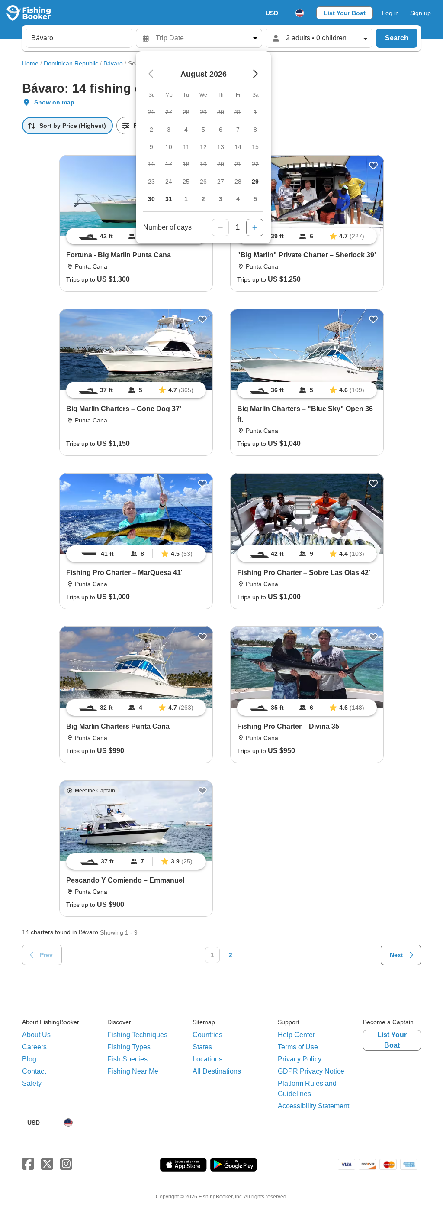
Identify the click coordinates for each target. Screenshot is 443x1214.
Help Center (296, 1035)
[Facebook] (28, 1164)
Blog (29, 1059)
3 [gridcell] (220, 198)
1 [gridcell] (186, 198)
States (202, 1047)
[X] (47, 1164)
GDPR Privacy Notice (311, 1071)
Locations (207, 1059)
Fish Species (127, 1059)
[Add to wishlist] (373, 165)
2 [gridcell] (203, 198)
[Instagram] (66, 1164)
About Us (36, 1035)
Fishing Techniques (137, 1035)
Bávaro (113, 63)
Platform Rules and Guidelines (307, 1088)
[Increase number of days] (254, 227)
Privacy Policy (299, 1059)
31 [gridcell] (168, 198)
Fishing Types (129, 1047)
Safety (32, 1083)
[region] (307, 236)
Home (30, 63)
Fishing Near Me (132, 1071)
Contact (34, 1071)
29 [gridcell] (255, 181)
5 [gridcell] (255, 198)
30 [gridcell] (151, 198)
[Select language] (299, 13)
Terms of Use (298, 1047)
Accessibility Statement (313, 1106)
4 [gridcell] (238, 198)
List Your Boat (345, 13)
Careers (34, 1047)
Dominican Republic (71, 63)
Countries (207, 1035)
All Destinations (217, 1071)
